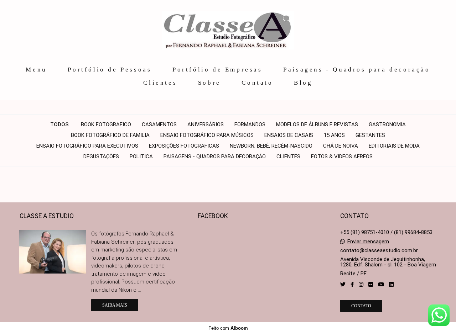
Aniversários (205, 124)
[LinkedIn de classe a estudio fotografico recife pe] (391, 284)
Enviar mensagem (368, 241)
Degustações (101, 156)
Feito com (228, 328)
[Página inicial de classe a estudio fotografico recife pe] (228, 31)
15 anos (334, 135)
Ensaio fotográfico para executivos (87, 146)
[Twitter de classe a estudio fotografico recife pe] (343, 284)
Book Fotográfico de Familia (110, 135)
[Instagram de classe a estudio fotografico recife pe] (361, 284)
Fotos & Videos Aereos (342, 156)
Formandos (249, 124)
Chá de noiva (340, 146)
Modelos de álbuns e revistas (317, 124)
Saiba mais (114, 305)
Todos (59, 124)
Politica (141, 156)
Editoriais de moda (394, 146)
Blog (303, 82)
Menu (36, 69)
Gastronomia (387, 124)
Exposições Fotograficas (184, 146)
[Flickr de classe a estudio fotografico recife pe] (370, 284)
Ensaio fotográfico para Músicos (207, 135)
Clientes (160, 82)
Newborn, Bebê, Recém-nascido (271, 146)
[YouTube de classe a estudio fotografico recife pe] (381, 284)
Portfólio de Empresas (217, 69)
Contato (257, 82)
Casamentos (159, 124)
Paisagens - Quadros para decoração (356, 69)
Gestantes (370, 135)
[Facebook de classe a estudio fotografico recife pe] (352, 284)
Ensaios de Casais (288, 135)
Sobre (209, 82)
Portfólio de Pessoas (109, 69)
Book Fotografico (106, 124)
